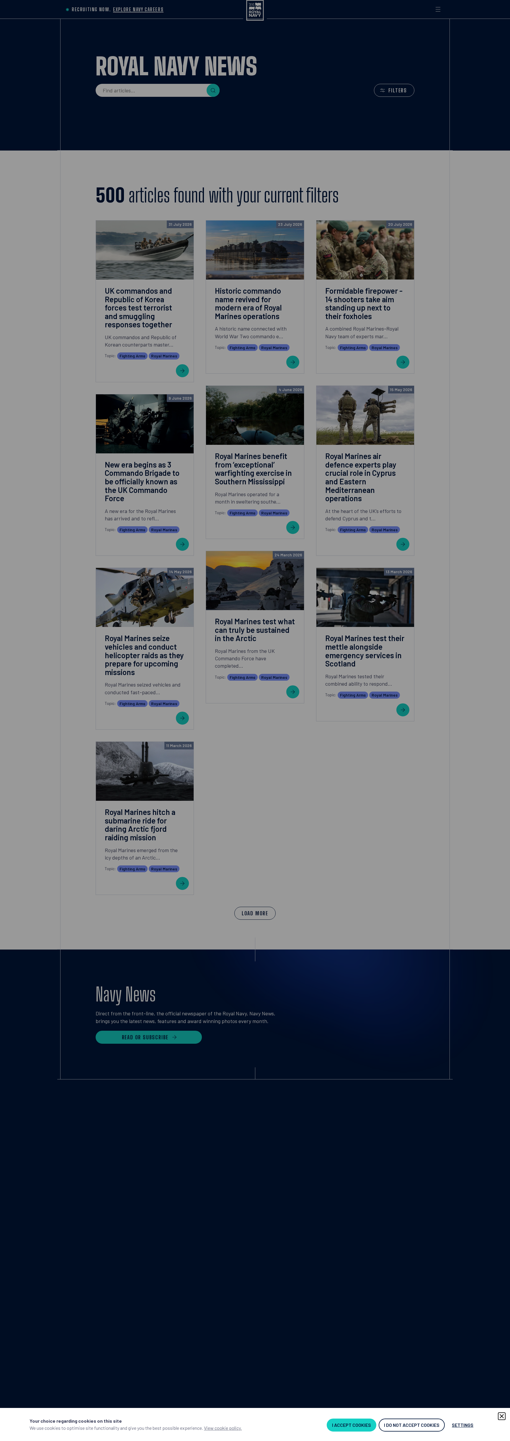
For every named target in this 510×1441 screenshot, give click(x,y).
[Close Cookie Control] (501, 1416)
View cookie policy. (223, 1428)
